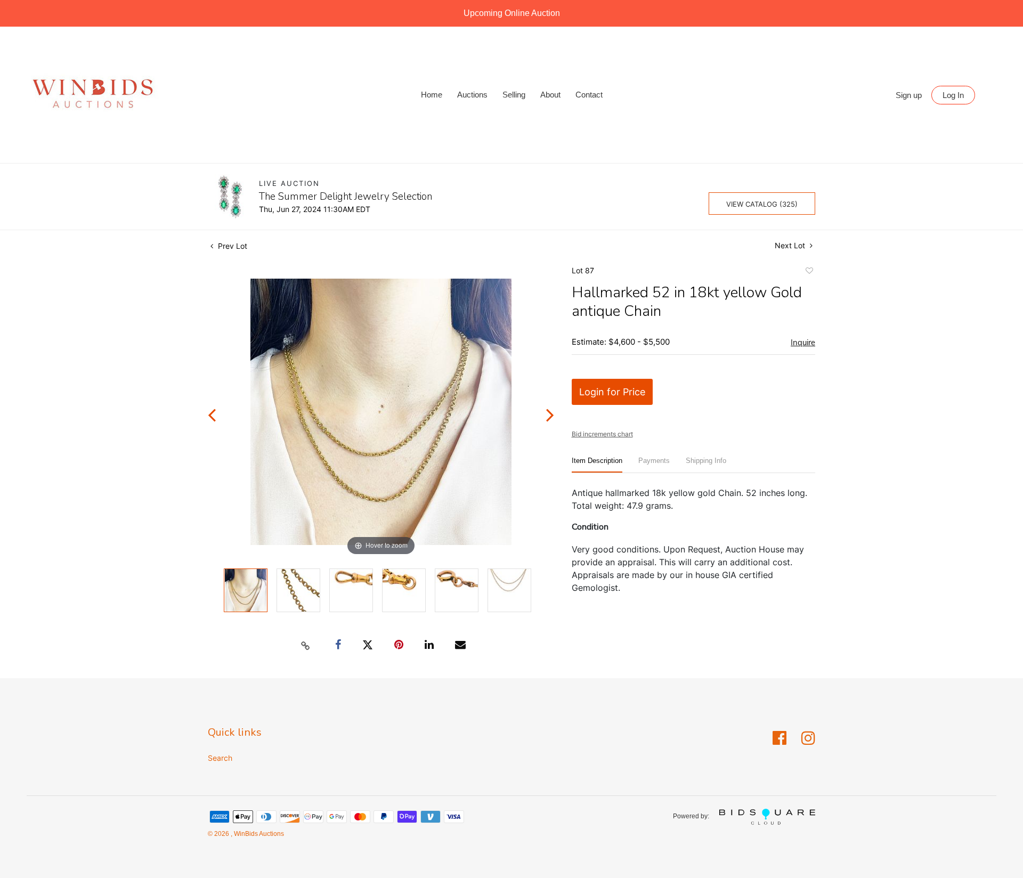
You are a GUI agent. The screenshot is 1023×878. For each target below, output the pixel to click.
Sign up (909, 95)
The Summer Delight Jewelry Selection (345, 197)
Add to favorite (808, 272)
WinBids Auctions (258, 834)
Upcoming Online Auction (512, 13)
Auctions (472, 94)
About (550, 94)
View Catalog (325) (762, 204)
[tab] (597, 465)
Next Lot (791, 245)
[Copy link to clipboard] (305, 645)
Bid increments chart (602, 434)
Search (220, 757)
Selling (513, 94)
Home (431, 94)
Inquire (803, 342)
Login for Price (612, 391)
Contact (589, 94)
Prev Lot (231, 245)
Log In (953, 95)
